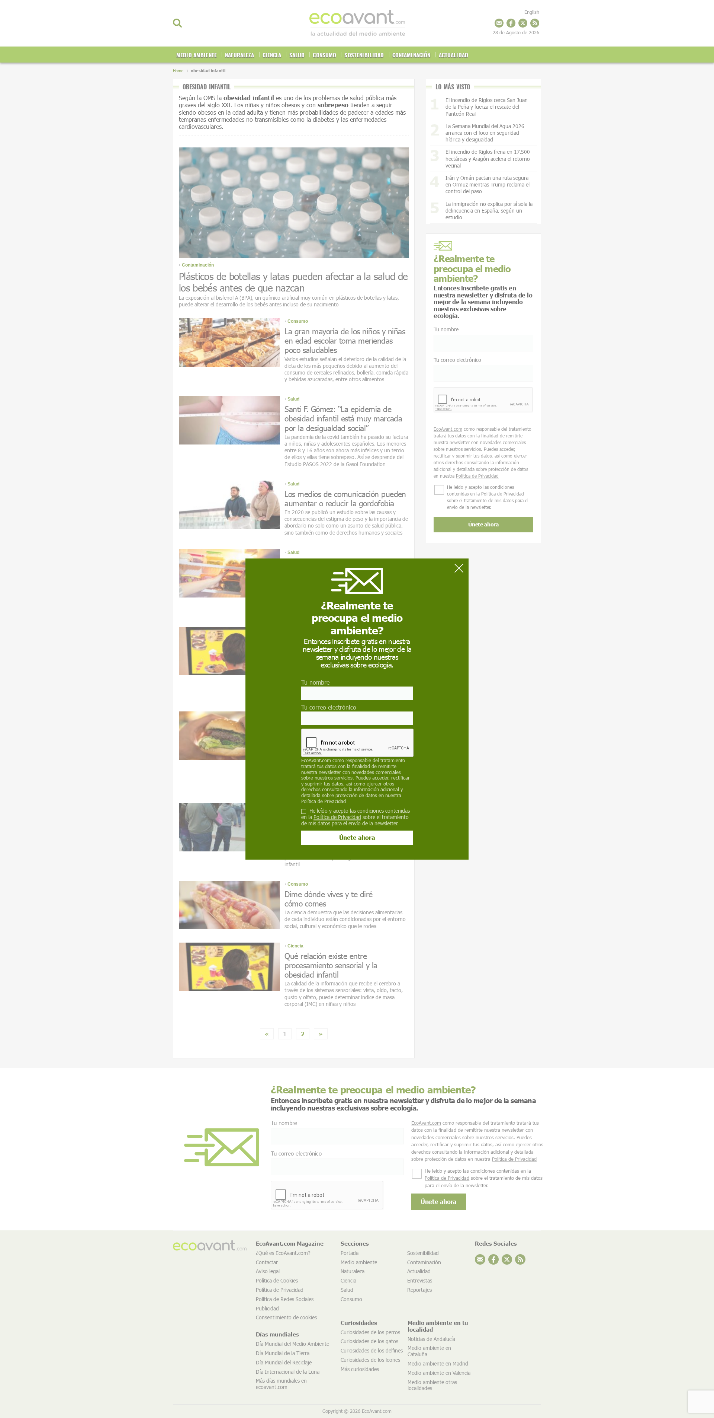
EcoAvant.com (316, 761)
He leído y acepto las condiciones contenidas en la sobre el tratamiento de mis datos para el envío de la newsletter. (355, 817)
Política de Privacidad (323, 801)
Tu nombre (315, 682)
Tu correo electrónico (328, 707)
